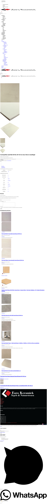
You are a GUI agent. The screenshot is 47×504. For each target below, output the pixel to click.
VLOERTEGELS (3, 15)
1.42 (8, 171)
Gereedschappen (4, 38)
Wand (9, 180)
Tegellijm (5, 63)
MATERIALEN (3, 34)
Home (2, 40)
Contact (2, 67)
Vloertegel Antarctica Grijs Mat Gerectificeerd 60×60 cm (12, 315)
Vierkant (9, 178)
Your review (1, 206)
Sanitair (3, 53)
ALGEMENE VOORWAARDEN (5, 4)
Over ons (2, 66)
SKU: (0, 160)
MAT (4, 44)
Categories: (5, 160)
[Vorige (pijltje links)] (0, 503)
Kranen (3, 27)
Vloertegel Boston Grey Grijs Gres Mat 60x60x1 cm (11, 370)
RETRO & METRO (5, 52)
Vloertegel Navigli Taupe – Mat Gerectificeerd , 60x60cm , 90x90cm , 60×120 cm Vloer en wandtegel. (20, 343)
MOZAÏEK (1, 400)
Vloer (8, 180)
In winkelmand (3, 236)
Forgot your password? (2, 432)
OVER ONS (4, 5)
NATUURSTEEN (4, 23)
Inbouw (5, 56)
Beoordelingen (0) (3, 167)
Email (1, 200)
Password (1, 431)
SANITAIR (3, 26)
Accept (1, 426)
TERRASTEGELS (4, 59)
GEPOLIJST (4, 16)
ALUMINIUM (5, 49)
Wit (8, 182)
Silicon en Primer (4, 37)
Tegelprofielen (4, 35)
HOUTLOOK (5, 43)
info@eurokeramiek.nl (3, 1)
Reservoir (4, 31)
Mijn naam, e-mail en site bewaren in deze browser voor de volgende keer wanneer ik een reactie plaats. (11, 207)
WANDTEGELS (3, 19)
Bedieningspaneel (4, 30)
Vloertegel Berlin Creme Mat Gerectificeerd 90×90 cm (12, 233)
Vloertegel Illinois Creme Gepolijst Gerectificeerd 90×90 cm (13, 260)
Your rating (1, 201)
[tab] (24, 166)
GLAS (3, 22)
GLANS (5, 47)
